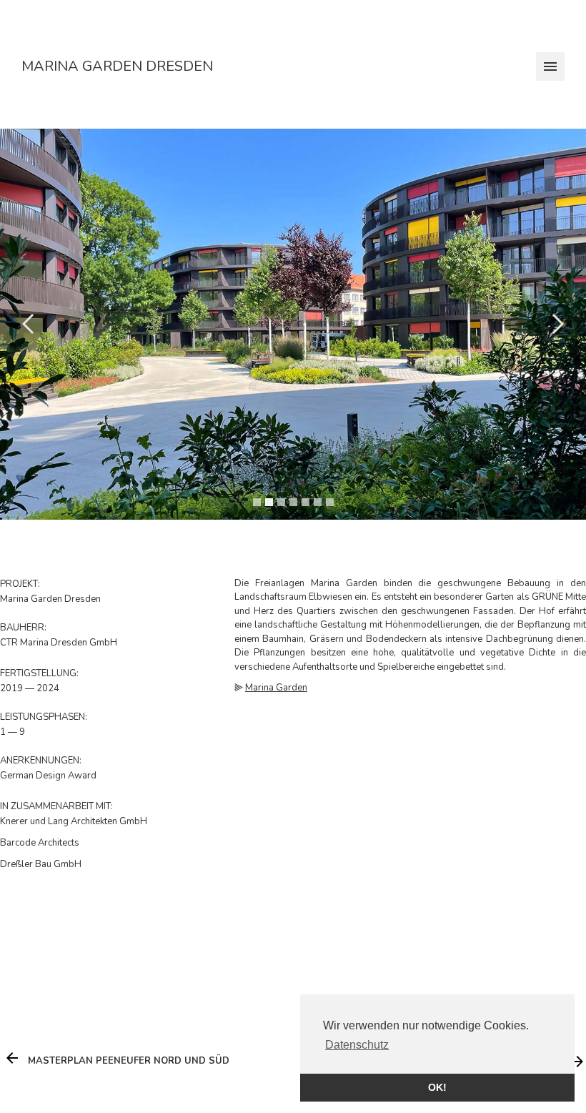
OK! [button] (437, 1087)
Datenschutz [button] (357, 1045)
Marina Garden (276, 687)
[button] (28, 324)
